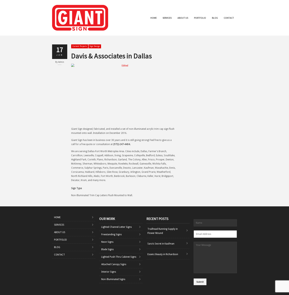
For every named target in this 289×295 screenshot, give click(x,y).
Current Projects (79, 46)
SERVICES (167, 17)
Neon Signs (107, 242)
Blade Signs (107, 249)
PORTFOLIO (200, 17)
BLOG (215, 17)
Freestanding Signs (111, 234)
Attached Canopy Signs (113, 264)
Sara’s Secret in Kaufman (160, 243)
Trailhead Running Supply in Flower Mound (162, 231)
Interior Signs (108, 271)
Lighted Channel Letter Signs (116, 227)
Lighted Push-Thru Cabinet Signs (118, 256)
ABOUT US (183, 17)
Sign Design (95, 46)
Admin (61, 62)
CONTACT (229, 17)
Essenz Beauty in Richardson (162, 254)
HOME (153, 17)
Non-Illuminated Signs (113, 279)
